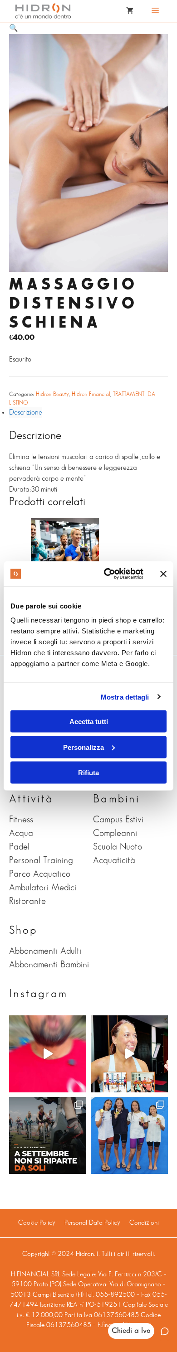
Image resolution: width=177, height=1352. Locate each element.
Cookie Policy (36, 1223)
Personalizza (83, 747)
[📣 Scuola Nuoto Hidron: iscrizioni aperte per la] (47, 1053)
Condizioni (144, 1223)
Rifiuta (88, 773)
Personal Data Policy (92, 1223)
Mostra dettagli (125, 696)
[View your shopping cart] (130, 11)
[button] (13, 28)
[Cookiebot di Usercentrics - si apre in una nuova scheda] (107, 574)
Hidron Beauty (52, 394)
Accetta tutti (88, 721)
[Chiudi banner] (163, 573)
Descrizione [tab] (25, 412)
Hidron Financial (91, 394)
